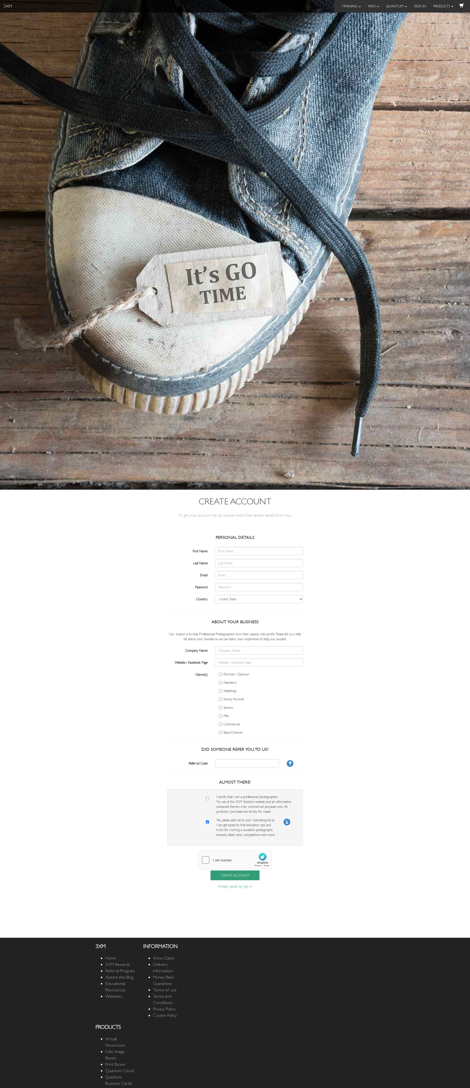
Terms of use (164, 989)
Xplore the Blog (119, 977)
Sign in (248, 886)
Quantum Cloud (119, 1070)
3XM (8, 6)
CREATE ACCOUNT (235, 875)
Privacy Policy (164, 1008)
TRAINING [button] (350, 6)
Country (202, 599)
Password (201, 587)
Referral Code (198, 763)
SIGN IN (420, 6)
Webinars (113, 996)
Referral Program (120, 970)
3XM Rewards (117, 964)
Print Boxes (115, 1064)
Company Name (196, 650)
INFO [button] (372, 6)
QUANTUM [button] (395, 6)
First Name (200, 551)
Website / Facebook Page (191, 662)
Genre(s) (202, 674)
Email (204, 575)
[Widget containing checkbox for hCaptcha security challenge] (235, 860)
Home (110, 958)
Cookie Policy (165, 1015)
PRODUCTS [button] (442, 6)
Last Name (200, 563)
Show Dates (164, 958)
